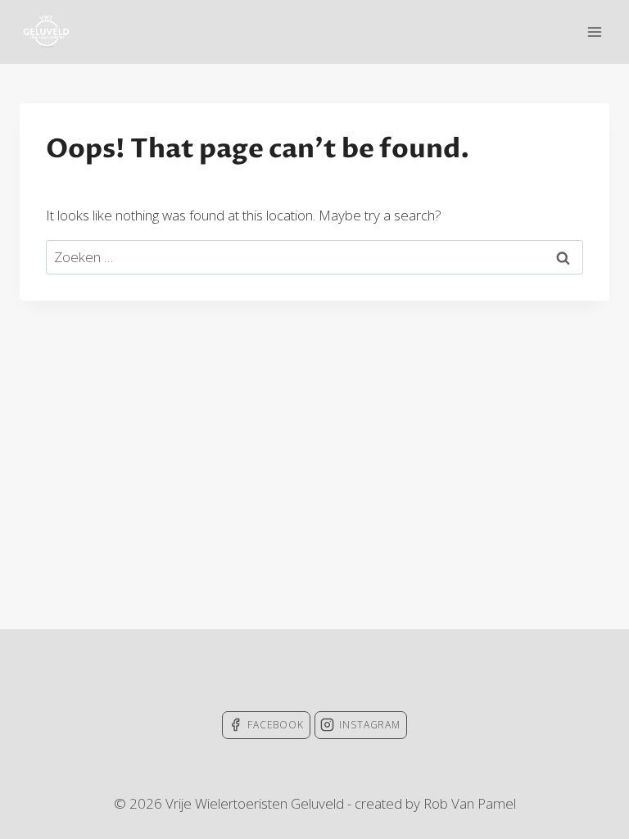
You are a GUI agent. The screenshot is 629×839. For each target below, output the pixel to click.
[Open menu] (594, 31)
